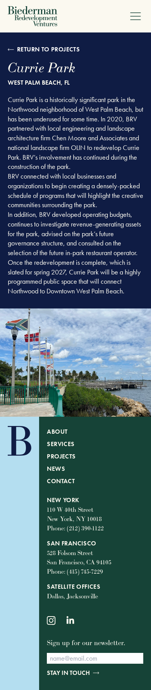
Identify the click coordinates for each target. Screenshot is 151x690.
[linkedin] (71, 620)
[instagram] (51, 620)
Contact (61, 481)
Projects (61, 456)
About (57, 432)
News (56, 469)
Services (60, 444)
